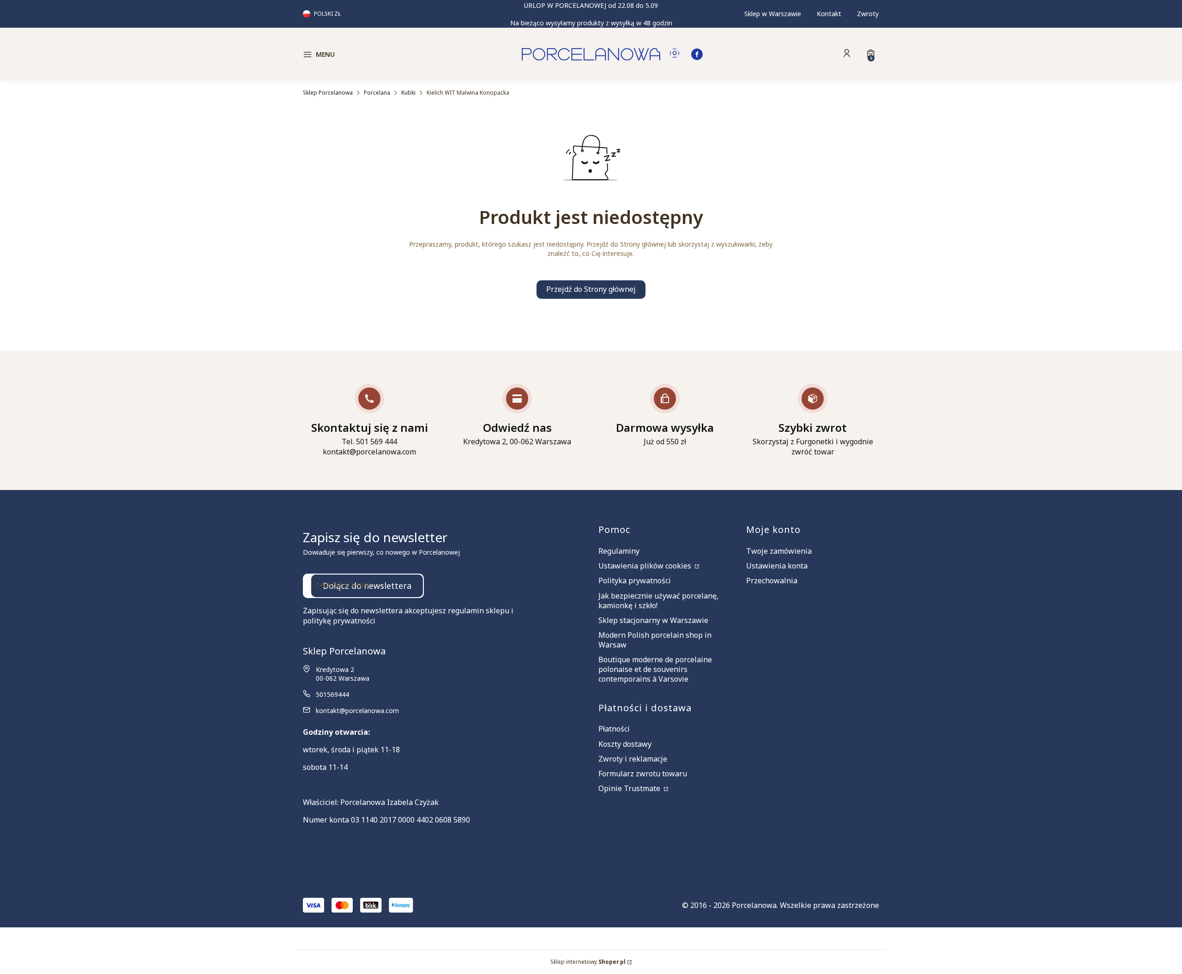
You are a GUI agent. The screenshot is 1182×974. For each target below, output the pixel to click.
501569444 (332, 694)
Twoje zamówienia (779, 551)
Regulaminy (618, 551)
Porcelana (377, 93)
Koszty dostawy (624, 744)
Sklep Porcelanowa (328, 93)
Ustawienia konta (777, 566)
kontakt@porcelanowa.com (357, 710)
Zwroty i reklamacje (632, 759)
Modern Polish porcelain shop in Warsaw (655, 640)
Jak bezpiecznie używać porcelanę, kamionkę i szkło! (658, 601)
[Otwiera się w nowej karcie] (674, 54)
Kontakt (829, 13)
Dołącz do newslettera (367, 585)
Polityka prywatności (634, 580)
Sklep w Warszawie (772, 13)
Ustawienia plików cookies (645, 566)
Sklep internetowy (588, 962)
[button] (371, 54)
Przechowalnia (771, 580)
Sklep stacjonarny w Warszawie (653, 620)
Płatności (614, 729)
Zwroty (868, 13)
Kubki (408, 93)
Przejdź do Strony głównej (591, 289)
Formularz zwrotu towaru (642, 773)
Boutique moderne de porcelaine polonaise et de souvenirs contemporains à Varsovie (655, 669)
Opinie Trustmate (630, 788)
